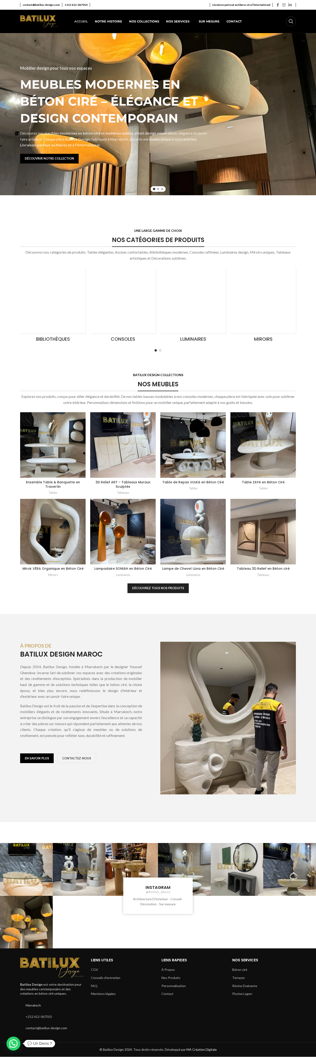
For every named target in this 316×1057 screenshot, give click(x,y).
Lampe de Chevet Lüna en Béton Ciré (193, 568)
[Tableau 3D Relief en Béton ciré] (263, 531)
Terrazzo (238, 978)
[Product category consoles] (123, 306)
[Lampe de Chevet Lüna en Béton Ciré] (193, 531)
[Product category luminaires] (193, 306)
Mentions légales (103, 994)
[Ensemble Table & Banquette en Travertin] (53, 445)
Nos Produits (170, 978)
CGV (94, 970)
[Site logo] (39, 21)
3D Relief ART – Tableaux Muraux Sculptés (123, 484)
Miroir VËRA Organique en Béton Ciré (53, 568)
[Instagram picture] (26, 869)
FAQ (94, 986)
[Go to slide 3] (162, 189)
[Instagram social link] (284, 4)
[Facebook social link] (278, 4)
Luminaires (123, 575)
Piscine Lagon (242, 994)
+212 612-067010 (39, 1017)
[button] (6, 114)
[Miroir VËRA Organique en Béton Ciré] (53, 531)
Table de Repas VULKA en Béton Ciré (193, 482)
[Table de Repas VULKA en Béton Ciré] (193, 445)
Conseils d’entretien (105, 978)
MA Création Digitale (201, 1049)
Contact (167, 994)
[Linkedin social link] (290, 4)
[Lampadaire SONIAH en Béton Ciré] (123, 531)
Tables (53, 492)
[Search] (291, 21)
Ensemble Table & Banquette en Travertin (53, 484)
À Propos (168, 970)
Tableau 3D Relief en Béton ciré (263, 568)
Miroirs (53, 575)
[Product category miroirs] (263, 306)
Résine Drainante (244, 986)
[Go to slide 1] (154, 189)
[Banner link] (22, 202)
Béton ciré (239, 970)
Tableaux (123, 492)
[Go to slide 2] (158, 189)
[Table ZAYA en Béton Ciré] (263, 445)
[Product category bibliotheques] (53, 306)
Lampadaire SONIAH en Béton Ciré (123, 568)
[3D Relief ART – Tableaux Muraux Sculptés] (123, 445)
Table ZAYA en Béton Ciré (263, 482)
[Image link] (52, 967)
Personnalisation (173, 986)
